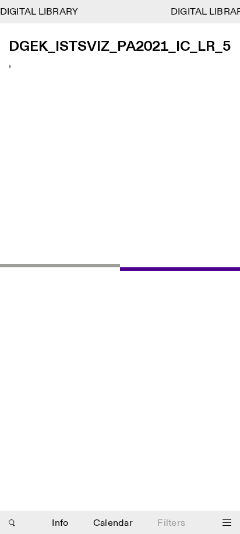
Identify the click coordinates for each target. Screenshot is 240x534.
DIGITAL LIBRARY (39, 12)
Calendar (113, 523)
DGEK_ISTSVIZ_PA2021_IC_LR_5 (120, 47)
